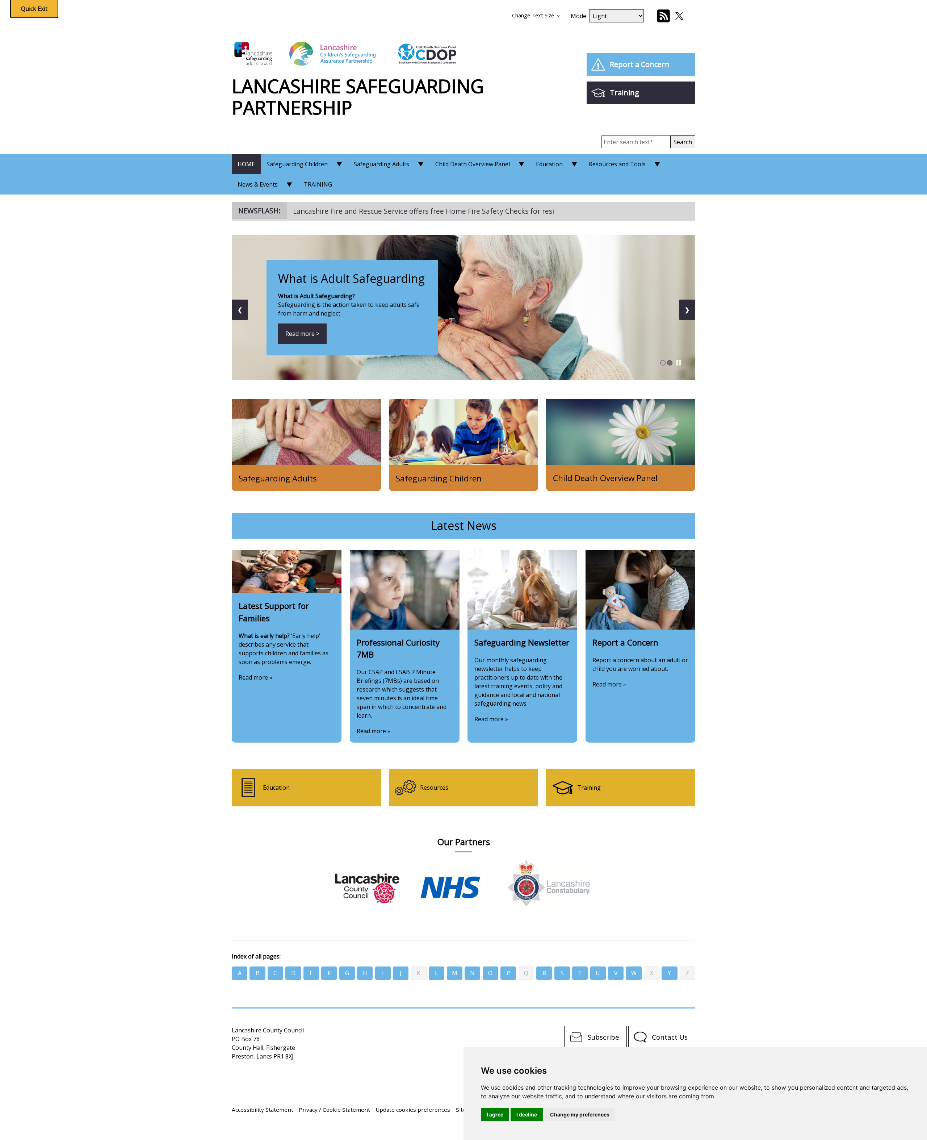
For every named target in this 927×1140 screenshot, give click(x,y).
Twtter (679, 16)
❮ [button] (240, 310)
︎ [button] (678, 362)
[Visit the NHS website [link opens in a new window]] (462, 883)
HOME (246, 164)
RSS (663, 16)
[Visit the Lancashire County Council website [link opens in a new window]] (375, 882)
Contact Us (670, 1036)
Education (549, 164)
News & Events (258, 184)
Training (624, 92)
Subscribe (603, 1036)
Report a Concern (640, 64)
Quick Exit (34, 9)
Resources (434, 788)
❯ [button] (687, 310)
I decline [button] (526, 1114)
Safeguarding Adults (381, 164)
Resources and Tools (617, 164)
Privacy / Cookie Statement (334, 1109)
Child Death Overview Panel (472, 164)
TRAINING (318, 184)
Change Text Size (533, 15)
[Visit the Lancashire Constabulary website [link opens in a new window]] (549, 883)
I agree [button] (495, 1114)
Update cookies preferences (413, 1109)
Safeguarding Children (297, 164)
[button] (682, 142)
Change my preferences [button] (579, 1114)
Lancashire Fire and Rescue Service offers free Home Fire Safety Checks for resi (423, 211)
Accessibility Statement (262, 1109)
